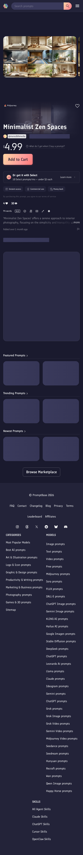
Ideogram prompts (57, 686)
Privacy (58, 506)
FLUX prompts (54, 589)
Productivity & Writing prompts (24, 580)
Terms (69, 506)
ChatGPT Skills (41, 824)
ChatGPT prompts (56, 656)
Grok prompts (54, 708)
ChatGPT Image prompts (61, 604)
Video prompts (54, 559)
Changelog (36, 506)
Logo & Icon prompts (18, 565)
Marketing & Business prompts (24, 587)
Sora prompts (54, 581)
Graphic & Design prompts (21, 572)
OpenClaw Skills (41, 839)
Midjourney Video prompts (61, 738)
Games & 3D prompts (18, 602)
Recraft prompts (55, 768)
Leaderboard (34, 516)
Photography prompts (19, 595)
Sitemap (11, 610)
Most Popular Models (18, 542)
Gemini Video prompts (59, 731)
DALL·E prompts (55, 596)
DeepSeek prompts (57, 649)
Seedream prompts (57, 753)
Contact (22, 506)
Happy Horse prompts (59, 791)
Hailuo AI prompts (57, 626)
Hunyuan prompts (56, 761)
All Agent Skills (41, 809)
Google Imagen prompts (60, 634)
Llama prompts (55, 671)
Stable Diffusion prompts (61, 641)
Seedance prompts (57, 746)
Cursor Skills (39, 831)
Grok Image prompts (58, 716)
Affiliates (50, 516)
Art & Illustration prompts (21, 557)
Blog (48, 506)
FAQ (12, 506)
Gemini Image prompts (60, 611)
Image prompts (55, 544)
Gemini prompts (55, 693)
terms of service (49, 196)
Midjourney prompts (58, 574)
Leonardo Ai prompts (58, 664)
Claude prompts (55, 678)
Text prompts (54, 551)
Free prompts (54, 566)
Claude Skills (39, 816)
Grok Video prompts (58, 723)
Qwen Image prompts (59, 783)
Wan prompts (54, 776)
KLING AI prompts (57, 619)
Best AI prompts (15, 550)
